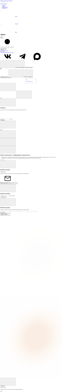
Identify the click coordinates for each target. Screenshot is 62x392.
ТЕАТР (3, 6)
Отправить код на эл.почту (13, 183)
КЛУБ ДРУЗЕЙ (5, 7)
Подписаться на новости (28, 67)
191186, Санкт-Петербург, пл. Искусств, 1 (7, 52)
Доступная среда (10, 0)
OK (1, 129)
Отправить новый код (4, 214)
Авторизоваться (3, 197)
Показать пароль (4, 196)
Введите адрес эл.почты (13, 182)
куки (22, 389)
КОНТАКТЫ (4, 8)
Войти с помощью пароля (4, 183)
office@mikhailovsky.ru (4, 50)
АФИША (3, 5)
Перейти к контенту (3, 0)
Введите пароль (12, 195)
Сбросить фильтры (3, 48)
